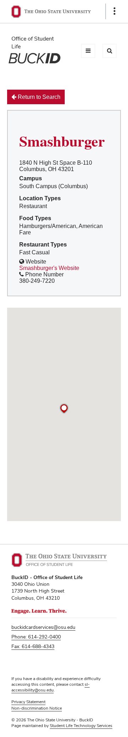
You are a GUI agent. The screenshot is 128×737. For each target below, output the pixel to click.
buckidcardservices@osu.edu (43, 627)
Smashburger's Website (49, 268)
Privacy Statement (28, 702)
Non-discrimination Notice (36, 708)
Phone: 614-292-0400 (36, 636)
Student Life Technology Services (81, 725)
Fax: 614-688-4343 (32, 646)
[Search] (109, 51)
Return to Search (38, 97)
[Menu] (88, 51)
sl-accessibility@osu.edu (50, 687)
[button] (64, 408)
